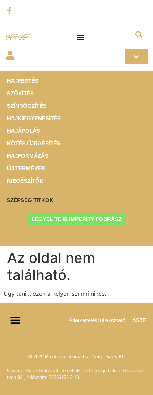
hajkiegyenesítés (34, 118)
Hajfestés (22, 81)
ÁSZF (139, 320)
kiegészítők (25, 181)
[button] (80, 37)
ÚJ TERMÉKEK (26, 168)
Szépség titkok (30, 200)
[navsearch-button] (139, 36)
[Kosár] (136, 56)
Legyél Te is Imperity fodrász (77, 219)
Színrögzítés (27, 106)
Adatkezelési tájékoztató (97, 320)
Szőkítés (20, 93)
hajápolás (23, 131)
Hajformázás (27, 156)
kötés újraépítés (33, 143)
